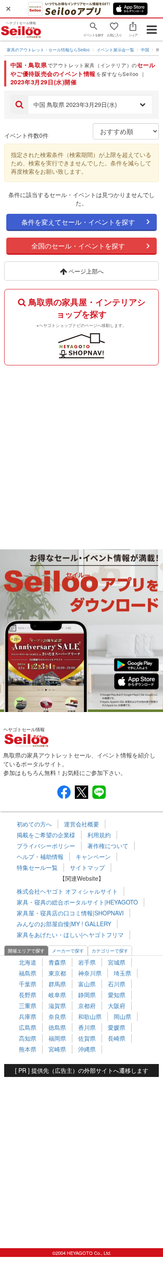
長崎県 (116, 1038)
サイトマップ (87, 867)
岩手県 (87, 962)
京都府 (87, 1005)
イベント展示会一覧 (115, 50)
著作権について (107, 845)
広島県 (27, 1027)
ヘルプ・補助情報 (40, 856)
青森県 (57, 962)
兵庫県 (27, 1016)
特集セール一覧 (37, 867)
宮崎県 (57, 1049)
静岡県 (87, 995)
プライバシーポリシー (46, 845)
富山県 (87, 984)
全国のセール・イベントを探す (78, 246)
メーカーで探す (68, 950)
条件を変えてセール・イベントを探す (78, 222)
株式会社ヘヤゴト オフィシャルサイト (67, 891)
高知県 (27, 1038)
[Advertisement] (81, 455)
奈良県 (57, 1016)
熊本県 (27, 1049)
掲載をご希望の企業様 (46, 835)
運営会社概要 (81, 824)
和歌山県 (90, 1016)
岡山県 (122, 1016)
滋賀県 (57, 1005)
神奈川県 (90, 973)
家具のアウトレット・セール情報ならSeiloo (48, 50)
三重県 (27, 1005)
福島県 (27, 973)
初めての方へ (34, 824)
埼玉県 (122, 973)
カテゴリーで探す (110, 950)
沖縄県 (87, 1049)
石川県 (116, 984)
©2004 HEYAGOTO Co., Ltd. (81, 1252)
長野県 (27, 995)
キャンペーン (93, 856)
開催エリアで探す (26, 950)
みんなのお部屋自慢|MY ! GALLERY (64, 924)
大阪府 (116, 1005)
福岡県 (57, 1038)
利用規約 (99, 835)
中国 (145, 50)
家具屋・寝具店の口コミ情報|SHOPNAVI (70, 913)
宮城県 (116, 962)
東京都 (57, 973)
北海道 (27, 962)
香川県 (87, 1027)
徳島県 (57, 1027)
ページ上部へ (85, 271)
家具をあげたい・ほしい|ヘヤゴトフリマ (70, 934)
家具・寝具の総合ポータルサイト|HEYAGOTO (77, 902)
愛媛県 (116, 1027)
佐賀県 (87, 1038)
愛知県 (116, 995)
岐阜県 (57, 995)
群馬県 (57, 984)
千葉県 (27, 984)
